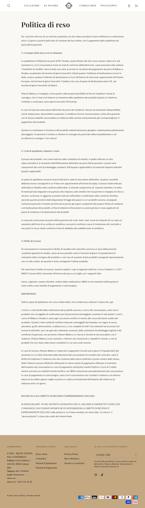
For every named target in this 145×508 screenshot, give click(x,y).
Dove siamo (41, 454)
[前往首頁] (68, 5)
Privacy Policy (71, 454)
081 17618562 (22, 471)
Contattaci (41, 458)
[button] (8, 6)
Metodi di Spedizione (46, 463)
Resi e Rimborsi (71, 458)
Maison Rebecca (20, 495)
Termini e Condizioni (74, 463)
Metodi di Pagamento (46, 467)
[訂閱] (136, 455)
